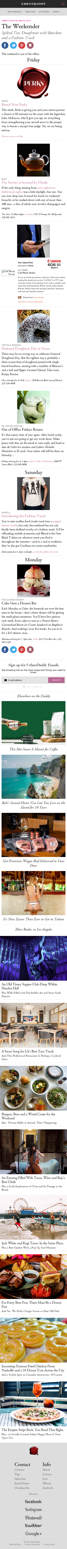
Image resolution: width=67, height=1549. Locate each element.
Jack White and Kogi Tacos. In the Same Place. (33, 1243)
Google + (33, 1534)
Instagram (33, 1510)
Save (21, 45)
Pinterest (33, 1518)
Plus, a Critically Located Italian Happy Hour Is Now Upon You (31, 1436)
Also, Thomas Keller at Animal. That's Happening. (29, 1123)
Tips (17, 1474)
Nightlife (30, 12)
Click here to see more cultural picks (30, 301)
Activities (44, 12)
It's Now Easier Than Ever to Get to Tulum (33, 919)
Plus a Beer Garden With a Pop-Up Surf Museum (29, 1248)
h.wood (28, 214)
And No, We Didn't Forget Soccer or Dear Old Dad (30, 1311)
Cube (35, 639)
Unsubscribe (21, 1488)
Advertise (20, 1479)
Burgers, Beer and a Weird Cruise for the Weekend (28, 1116)
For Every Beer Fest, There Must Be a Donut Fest (31, 1304)
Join (45, 1479)
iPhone (47, 1483)
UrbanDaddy (33, 4)
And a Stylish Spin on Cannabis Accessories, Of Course (32, 1375)
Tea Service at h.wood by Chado (25, 182)
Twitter (33, 1526)
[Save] (30, 45)
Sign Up (56, 680)
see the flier (38, 551)
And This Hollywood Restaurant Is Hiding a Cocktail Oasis (31, 1057)
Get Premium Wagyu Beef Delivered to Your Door (33, 863)
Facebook (33, 1502)
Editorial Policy (15, 1544)
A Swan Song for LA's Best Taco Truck (28, 1051)
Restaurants (15, 12)
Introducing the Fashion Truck (23, 515)
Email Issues (21, 1483)
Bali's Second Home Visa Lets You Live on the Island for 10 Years (33, 805)
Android (48, 1488)
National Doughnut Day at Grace (26, 348)
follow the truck (51, 551)
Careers (47, 1474)
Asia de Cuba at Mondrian (41, 461)
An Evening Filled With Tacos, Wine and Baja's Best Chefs (33, 1179)
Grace (27, 380)
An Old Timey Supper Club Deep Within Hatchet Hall (29, 986)
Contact (19, 1470)
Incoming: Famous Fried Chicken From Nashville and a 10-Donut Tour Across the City (33, 1368)
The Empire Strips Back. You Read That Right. (33, 1429)
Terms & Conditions (32, 1544)
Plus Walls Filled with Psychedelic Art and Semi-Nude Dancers (31, 994)
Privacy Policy (49, 1544)
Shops (56, 12)
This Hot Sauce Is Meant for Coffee (33, 749)
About (46, 1470)
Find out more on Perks (12, 136)
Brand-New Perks (14, 104)
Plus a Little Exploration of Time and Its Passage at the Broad (32, 1188)
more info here (39, 297)
